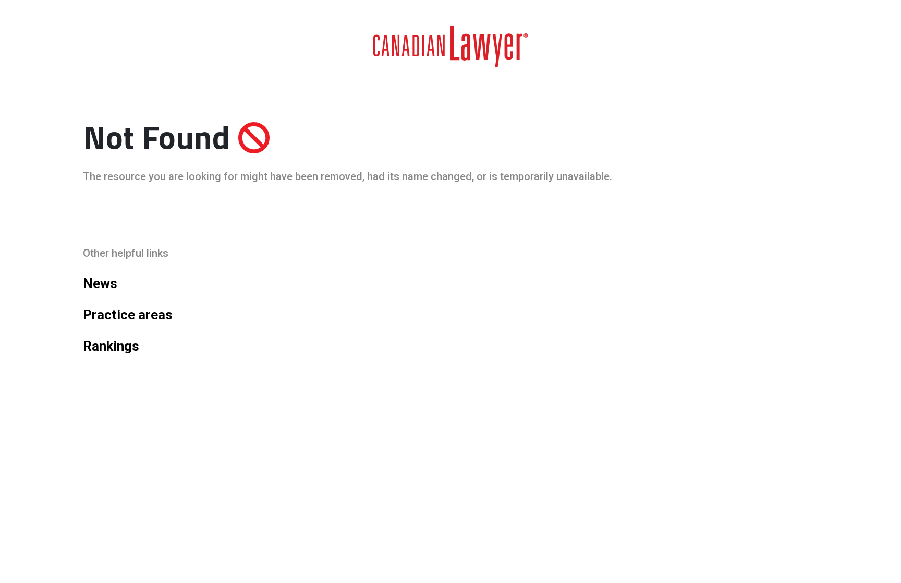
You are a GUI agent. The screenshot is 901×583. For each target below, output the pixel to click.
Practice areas (128, 315)
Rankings (111, 346)
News (100, 283)
